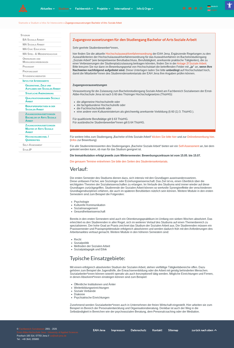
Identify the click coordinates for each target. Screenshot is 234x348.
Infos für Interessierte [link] (52, 23)
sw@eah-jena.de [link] (58, 335)
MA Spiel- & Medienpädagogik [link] (40, 53)
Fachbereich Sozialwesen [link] (32, 329)
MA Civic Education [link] (34, 49)
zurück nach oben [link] (203, 330)
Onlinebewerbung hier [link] (200, 136)
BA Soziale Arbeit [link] (33, 39)
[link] (229, 5)
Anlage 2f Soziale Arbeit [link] (191, 63)
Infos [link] (74, 140)
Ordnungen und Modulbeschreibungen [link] (35, 60)
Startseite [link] (23, 23)
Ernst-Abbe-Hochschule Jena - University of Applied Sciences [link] (47, 332)
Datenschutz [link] (138, 330)
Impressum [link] (118, 330)
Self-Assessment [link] (32, 144)
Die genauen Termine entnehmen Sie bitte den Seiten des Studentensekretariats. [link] (119, 161)
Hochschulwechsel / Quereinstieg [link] (37, 138)
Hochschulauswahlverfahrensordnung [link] (129, 53)
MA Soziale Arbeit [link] (34, 44)
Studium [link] (35, 23)
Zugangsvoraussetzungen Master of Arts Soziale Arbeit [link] (40, 128)
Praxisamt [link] (28, 66)
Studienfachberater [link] (34, 76)
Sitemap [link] (173, 330)
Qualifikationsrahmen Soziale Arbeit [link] (42, 100)
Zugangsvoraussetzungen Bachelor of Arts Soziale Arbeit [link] (40, 117)
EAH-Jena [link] (99, 330)
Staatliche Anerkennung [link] (39, 93)
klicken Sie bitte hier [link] (164, 136)
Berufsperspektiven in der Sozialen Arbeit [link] (40, 108)
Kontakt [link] (157, 330)
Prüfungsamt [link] (30, 71)
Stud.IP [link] (27, 149)
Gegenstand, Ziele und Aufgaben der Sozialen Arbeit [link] (43, 87)
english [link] (214, 10)
